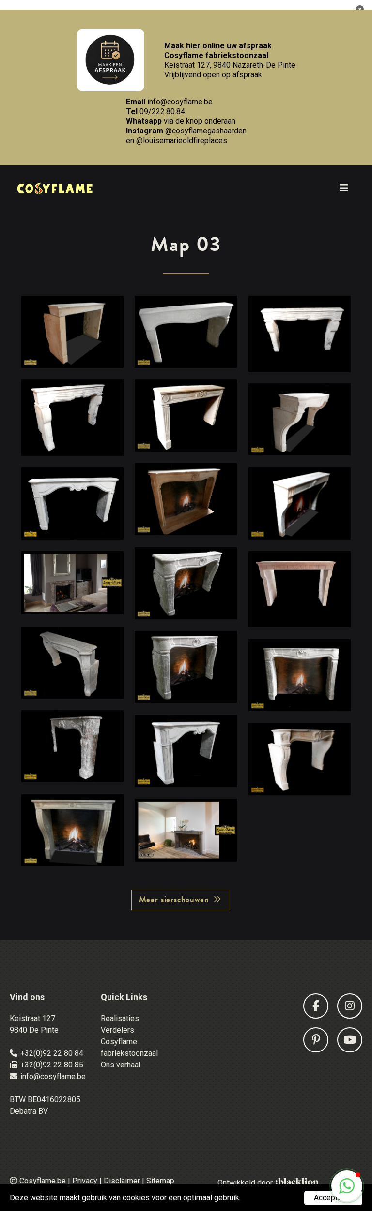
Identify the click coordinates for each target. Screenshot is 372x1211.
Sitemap (160, 1180)
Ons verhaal (120, 1064)
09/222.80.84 (162, 111)
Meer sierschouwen (174, 899)
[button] (346, 1185)
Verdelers (117, 1030)
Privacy (84, 1180)
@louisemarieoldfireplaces (181, 140)
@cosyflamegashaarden (206, 130)
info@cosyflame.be (180, 101)
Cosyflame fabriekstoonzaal (129, 1047)
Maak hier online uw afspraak (218, 45)
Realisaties (120, 1018)
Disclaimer (122, 1180)
